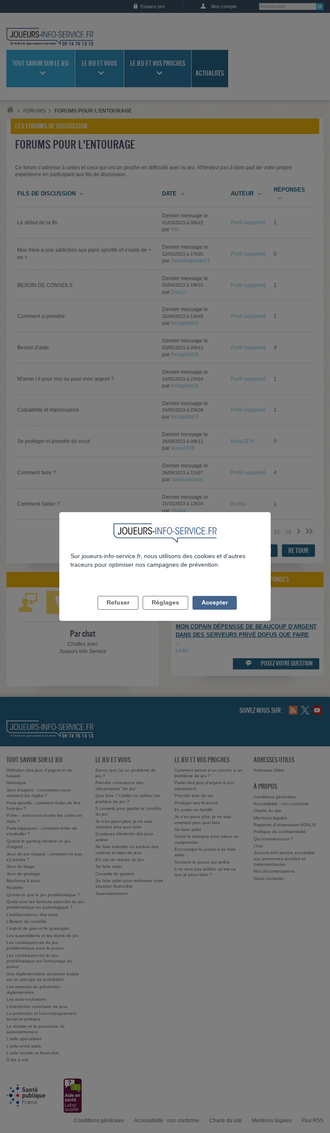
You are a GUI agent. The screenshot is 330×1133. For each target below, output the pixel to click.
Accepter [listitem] (215, 602)
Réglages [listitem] (165, 602)
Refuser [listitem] (118, 602)
